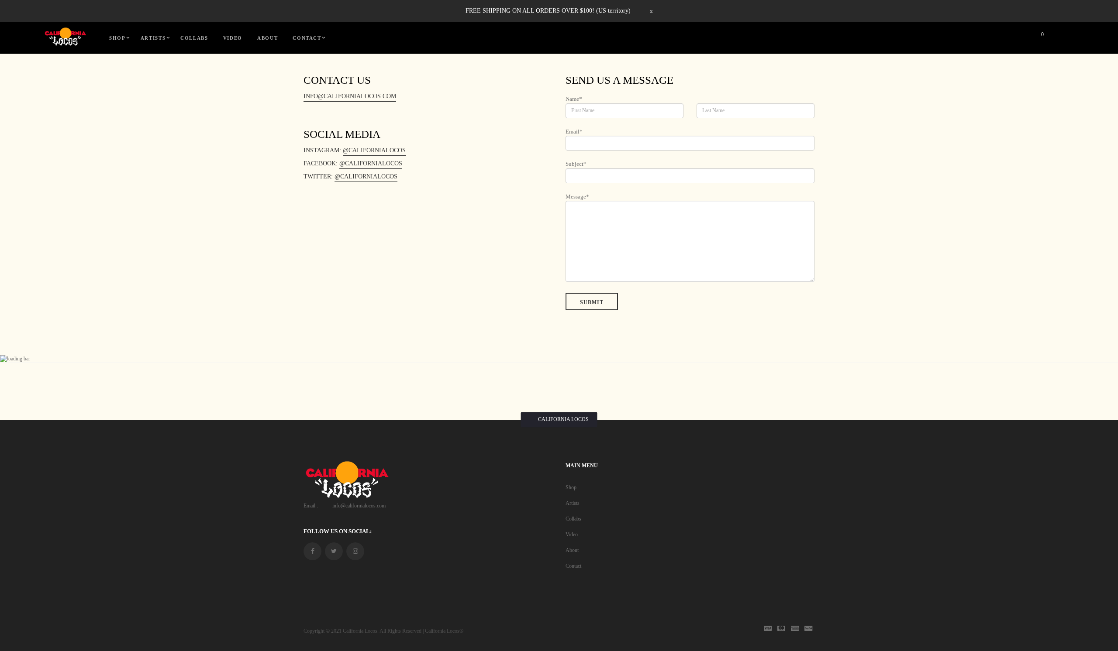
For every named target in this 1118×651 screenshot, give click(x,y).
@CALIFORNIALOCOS (374, 150)
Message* (577, 196)
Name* (574, 99)
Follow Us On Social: (338, 531)
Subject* (576, 164)
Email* (574, 131)
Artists (573, 503)
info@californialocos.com (350, 96)
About (572, 550)
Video (572, 534)
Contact (573, 566)
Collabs (573, 519)
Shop (571, 487)
